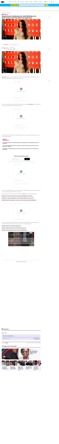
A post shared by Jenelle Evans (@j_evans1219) (21, 100)
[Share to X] (8, 47)
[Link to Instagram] (51, 2)
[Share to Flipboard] (11, 47)
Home (3, 12)
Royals (22, 1)
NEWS (15, 1)
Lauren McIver (5, 44)
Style (19, 1)
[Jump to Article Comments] (2, 47)
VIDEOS (31, 1)
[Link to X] (54, 2)
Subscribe (45, 1)
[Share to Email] (14, 47)
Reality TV (11, 1)
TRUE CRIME (35, 1)
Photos (5, 12)
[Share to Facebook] (5, 47)
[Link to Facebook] (49, 2)
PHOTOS (26, 1)
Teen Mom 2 (9, 12)
